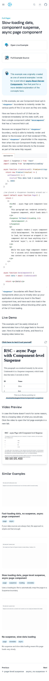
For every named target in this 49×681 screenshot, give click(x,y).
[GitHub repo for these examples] (45, 4)
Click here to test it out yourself (17, 342)
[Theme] (40, 4)
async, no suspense (35, 671)
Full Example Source (20, 58)
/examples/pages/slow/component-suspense (24, 398)
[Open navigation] (3, 4)
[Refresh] (45, 342)
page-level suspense (14, 671)
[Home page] (10, 4)
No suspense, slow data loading (19, 637)
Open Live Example (19, 45)
